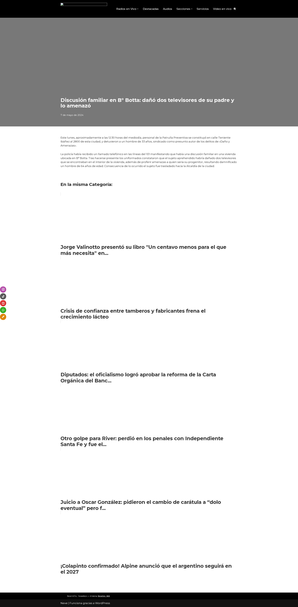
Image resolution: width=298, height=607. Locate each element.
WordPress (102, 603)
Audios (167, 8)
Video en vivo (222, 8)
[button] (137, 9)
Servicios (203, 8)
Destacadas (151, 8)
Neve (64, 603)
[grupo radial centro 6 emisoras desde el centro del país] (84, 9)
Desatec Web (104, 596)
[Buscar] (235, 9)
